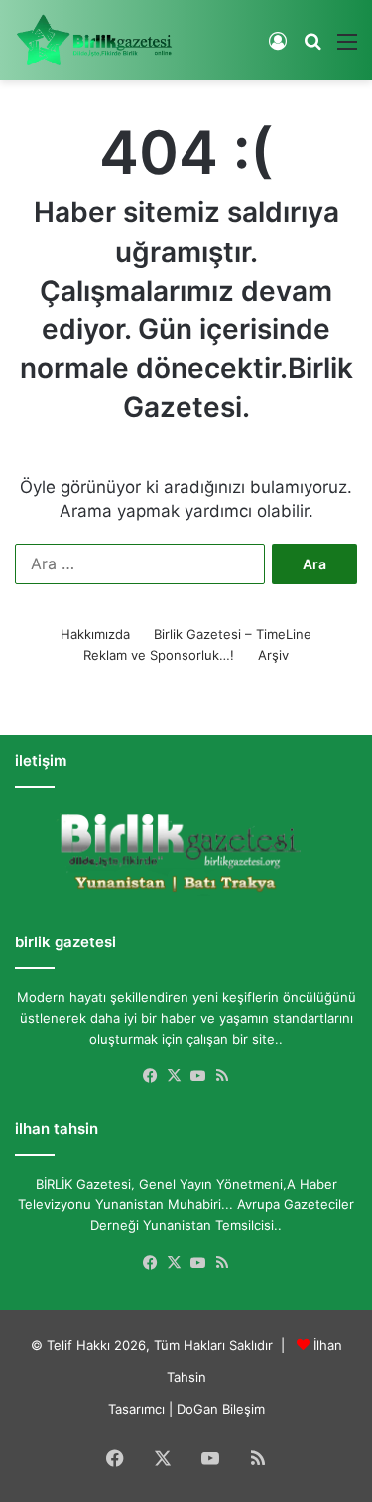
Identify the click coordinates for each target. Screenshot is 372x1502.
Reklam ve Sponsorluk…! (158, 655)
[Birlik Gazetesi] (94, 40)
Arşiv (273, 655)
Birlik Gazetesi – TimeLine (232, 634)
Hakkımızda (95, 634)
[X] (174, 1076)
